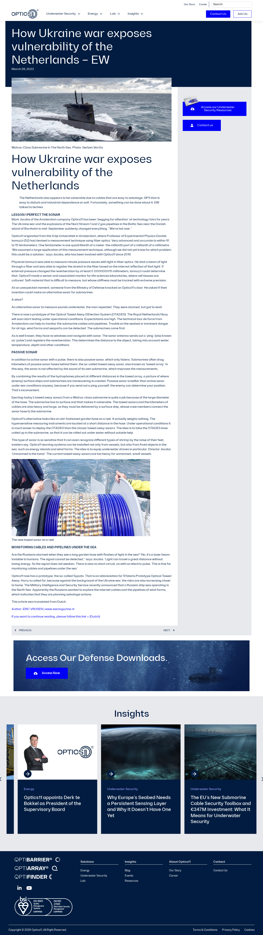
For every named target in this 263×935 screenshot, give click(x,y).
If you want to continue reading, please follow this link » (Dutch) (56, 616)
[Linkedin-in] (19, 888)
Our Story (189, 4)
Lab (113, 14)
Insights (133, 14)
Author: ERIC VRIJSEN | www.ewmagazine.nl (43, 609)
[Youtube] (29, 888)
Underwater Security (61, 14)
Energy (93, 14)
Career (203, 4)
